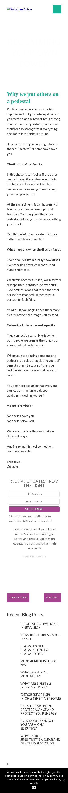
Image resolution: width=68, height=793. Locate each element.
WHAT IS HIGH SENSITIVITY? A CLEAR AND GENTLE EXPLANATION (40, 739)
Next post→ (52, 597)
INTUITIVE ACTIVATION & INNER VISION (39, 625)
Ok (34, 787)
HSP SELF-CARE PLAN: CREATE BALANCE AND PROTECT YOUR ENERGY (38, 709)
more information (42, 521)
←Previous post (18, 597)
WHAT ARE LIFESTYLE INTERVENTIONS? (35, 685)
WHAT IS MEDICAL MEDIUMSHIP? (33, 674)
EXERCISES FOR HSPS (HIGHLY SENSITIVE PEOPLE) (40, 696)
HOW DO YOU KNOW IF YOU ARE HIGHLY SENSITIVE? (37, 724)
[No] (63, 780)
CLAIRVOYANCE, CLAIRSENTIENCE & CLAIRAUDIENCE (34, 650)
